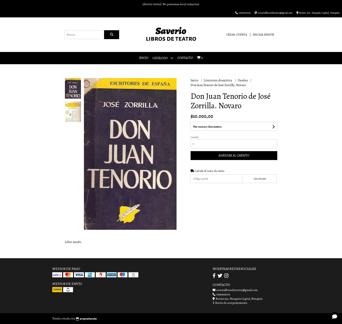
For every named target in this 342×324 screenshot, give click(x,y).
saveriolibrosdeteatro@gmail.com (236, 290)
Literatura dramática (218, 80)
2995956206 (223, 294)
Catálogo (160, 58)
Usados (243, 80)
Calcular (260, 178)
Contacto (185, 58)
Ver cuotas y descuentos (207, 127)
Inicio (143, 58)
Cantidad (194, 137)
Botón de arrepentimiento (231, 303)
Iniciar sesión (263, 35)
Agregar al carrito (233, 155)
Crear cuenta (236, 35)
